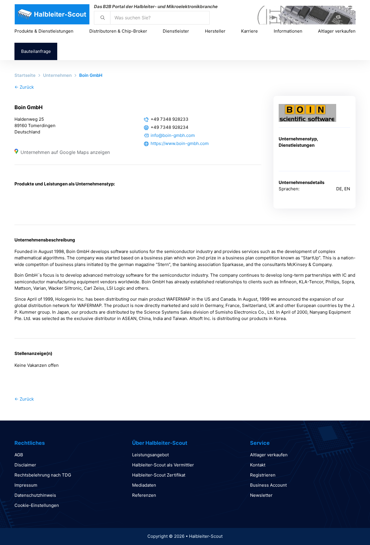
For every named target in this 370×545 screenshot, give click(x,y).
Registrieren (262, 475)
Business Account (268, 485)
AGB (18, 454)
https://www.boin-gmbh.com (180, 143)
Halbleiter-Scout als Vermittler (163, 465)
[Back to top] (349, 527)
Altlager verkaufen (337, 31)
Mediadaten (144, 485)
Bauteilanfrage (36, 51)
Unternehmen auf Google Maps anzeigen (65, 152)
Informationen (288, 31)
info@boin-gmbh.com (173, 135)
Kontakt (257, 465)
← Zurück (24, 87)
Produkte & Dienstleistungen (43, 31)
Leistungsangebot (150, 454)
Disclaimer (25, 465)
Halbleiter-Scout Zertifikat (158, 475)
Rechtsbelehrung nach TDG (42, 475)
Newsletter (261, 495)
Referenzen (144, 495)
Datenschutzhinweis (35, 495)
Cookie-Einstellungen (36, 505)
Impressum (25, 485)
